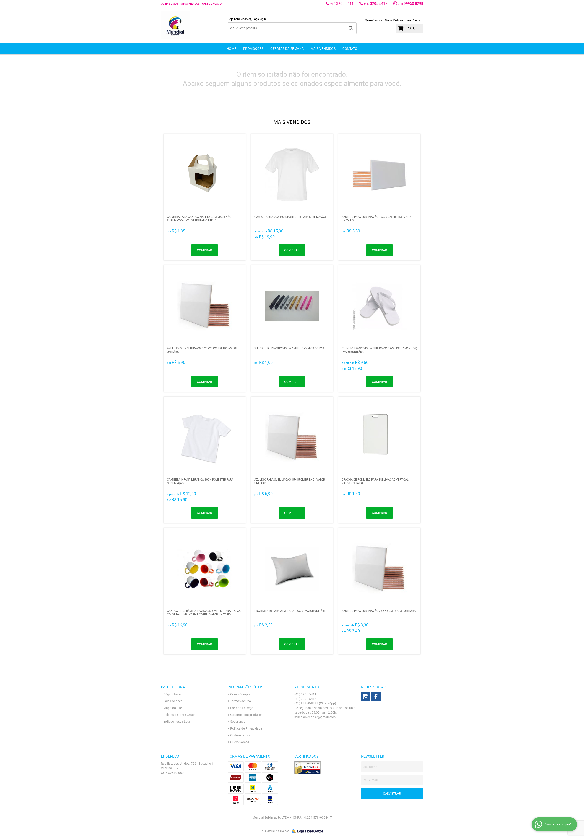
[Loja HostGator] (306, 831)
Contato (349, 48)
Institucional (174, 686)
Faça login (259, 19)
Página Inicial (172, 694)
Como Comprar (241, 694)
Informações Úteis (245, 686)
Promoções (253, 48)
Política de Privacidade (246, 728)
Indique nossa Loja (176, 721)
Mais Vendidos (323, 48)
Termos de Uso (240, 701)
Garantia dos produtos (246, 714)
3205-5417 (375, 3)
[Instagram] (365, 696)
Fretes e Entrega (241, 708)
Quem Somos (169, 3)
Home (231, 48)
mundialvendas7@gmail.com (315, 717)
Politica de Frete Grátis (179, 714)
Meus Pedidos (190, 3)
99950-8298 (410, 3)
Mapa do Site (172, 708)
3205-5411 (342, 3)
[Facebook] (376, 696)
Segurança (237, 721)
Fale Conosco (212, 3)
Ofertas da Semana (287, 48)
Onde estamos (240, 735)
